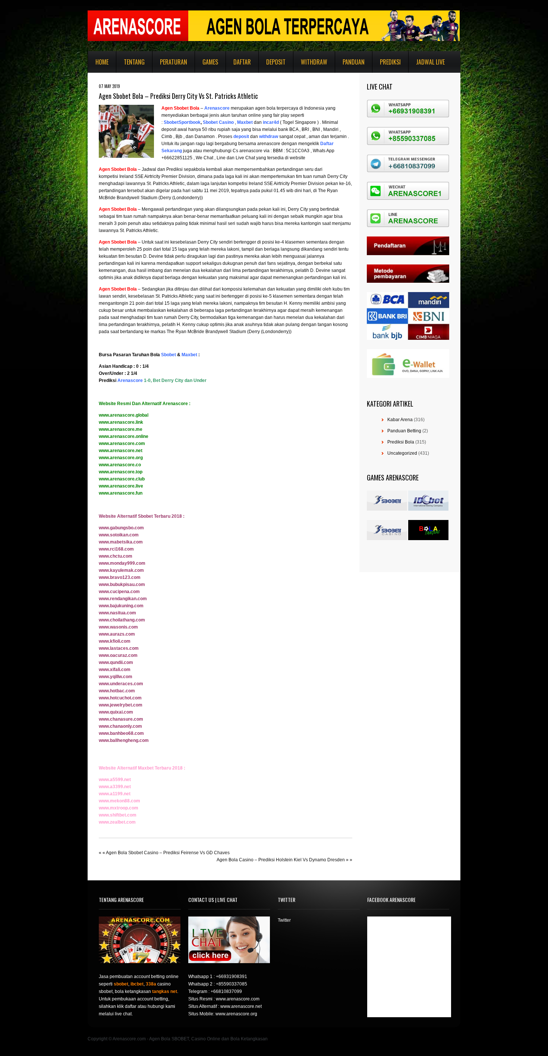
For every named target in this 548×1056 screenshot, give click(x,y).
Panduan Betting (404, 430)
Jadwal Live (430, 61)
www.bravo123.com (120, 577)
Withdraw (314, 61)
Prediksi (390, 61)
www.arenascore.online (123, 436)
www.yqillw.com (115, 676)
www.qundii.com (116, 662)
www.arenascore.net (120, 450)
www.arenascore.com (122, 443)
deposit (241, 136)
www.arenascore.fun (120, 493)
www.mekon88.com (119, 800)
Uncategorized (402, 453)
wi (261, 136)
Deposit (276, 61)
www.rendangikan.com (123, 598)
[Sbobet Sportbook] (163, 122)
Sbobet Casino (218, 122)
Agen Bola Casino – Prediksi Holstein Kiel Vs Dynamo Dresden (281, 859)
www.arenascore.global (123, 415)
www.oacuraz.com (118, 655)
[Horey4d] (262, 122)
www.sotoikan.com (119, 535)
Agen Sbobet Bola (180, 108)
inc (266, 122)
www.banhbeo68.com (121, 733)
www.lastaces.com (119, 648)
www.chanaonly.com (120, 726)
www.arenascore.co (120, 464)
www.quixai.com (116, 712)
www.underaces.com (121, 683)
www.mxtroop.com (118, 808)
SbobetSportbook (182, 122)
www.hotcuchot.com (120, 698)
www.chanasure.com (121, 719)
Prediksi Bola (400, 442)
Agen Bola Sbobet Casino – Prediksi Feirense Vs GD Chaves (168, 852)
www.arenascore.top (120, 471)
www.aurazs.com (117, 634)
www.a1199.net (114, 793)
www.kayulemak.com (121, 570)
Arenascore (217, 108)
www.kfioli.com (114, 641)
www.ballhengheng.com (124, 740)
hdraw (271, 136)
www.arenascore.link (121, 422)
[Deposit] (249, 136)
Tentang (134, 61)
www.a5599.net (115, 779)
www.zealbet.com (117, 822)
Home (101, 61)
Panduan (354, 61)
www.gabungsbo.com (121, 527)
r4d (275, 122)
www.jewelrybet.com (120, 705)
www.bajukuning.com (121, 605)
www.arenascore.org (121, 457)
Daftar (242, 61)
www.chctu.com (115, 556)
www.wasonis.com (118, 627)
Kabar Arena (400, 419)
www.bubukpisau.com (122, 584)
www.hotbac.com (117, 690)
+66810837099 (226, 991)
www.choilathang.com (122, 620)
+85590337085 (231, 984)
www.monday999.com (122, 563)
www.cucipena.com (119, 591)
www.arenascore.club (122, 479)
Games (210, 61)
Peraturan (173, 61)
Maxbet (189, 354)
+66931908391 (231, 976)
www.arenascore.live (121, 486)
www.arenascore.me (120, 429)
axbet (247, 122)
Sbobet (168, 354)
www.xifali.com (114, 669)
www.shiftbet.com (117, 815)
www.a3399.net (115, 786)
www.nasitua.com (117, 612)
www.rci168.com (116, 549)
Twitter (284, 920)
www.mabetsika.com (121, 542)
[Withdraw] (258, 136)
